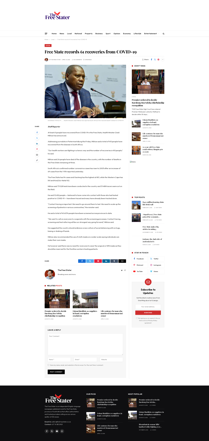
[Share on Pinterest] (158, 59)
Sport (108, 33)
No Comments (78, 59)
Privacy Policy (152, 320)
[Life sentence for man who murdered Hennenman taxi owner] (113, 298)
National (78, 33)
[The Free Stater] (57, 15)
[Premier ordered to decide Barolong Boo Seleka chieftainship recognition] (57, 298)
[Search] (163, 33)
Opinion (117, 33)
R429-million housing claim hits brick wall (153, 203)
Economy (127, 33)
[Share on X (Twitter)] (155, 59)
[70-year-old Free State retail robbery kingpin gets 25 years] (136, 150)
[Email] (37, 155)
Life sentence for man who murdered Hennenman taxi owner (112, 313)
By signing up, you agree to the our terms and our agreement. (149, 320)
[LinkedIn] (37, 143)
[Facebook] (37, 132)
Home (54, 33)
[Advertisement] (124, 15)
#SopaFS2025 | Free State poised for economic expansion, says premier (152, 215)
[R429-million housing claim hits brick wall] (136, 205)
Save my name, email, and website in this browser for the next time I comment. (76, 365)
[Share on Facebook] (151, 59)
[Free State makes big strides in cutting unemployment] (136, 229)
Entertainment (150, 33)
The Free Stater (56, 59)
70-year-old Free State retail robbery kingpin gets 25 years (153, 149)
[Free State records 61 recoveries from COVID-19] (85, 91)
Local (69, 33)
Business (99, 33)
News (62, 33)
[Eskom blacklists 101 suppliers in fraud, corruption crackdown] (85, 298)
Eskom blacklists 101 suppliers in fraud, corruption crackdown (85, 313)
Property (88, 33)
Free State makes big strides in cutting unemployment (151, 228)
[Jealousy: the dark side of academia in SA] (136, 242)
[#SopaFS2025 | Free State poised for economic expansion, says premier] (136, 217)
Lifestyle (137, 33)
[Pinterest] (37, 149)
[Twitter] (37, 138)
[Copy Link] (37, 160)
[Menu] (46, 33)
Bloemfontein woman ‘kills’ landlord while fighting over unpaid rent (149, 425)
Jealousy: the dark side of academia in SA (152, 240)
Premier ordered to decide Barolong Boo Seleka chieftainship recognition (55, 313)
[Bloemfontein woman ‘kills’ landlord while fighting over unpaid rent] (132, 427)
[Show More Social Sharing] (162, 59)
